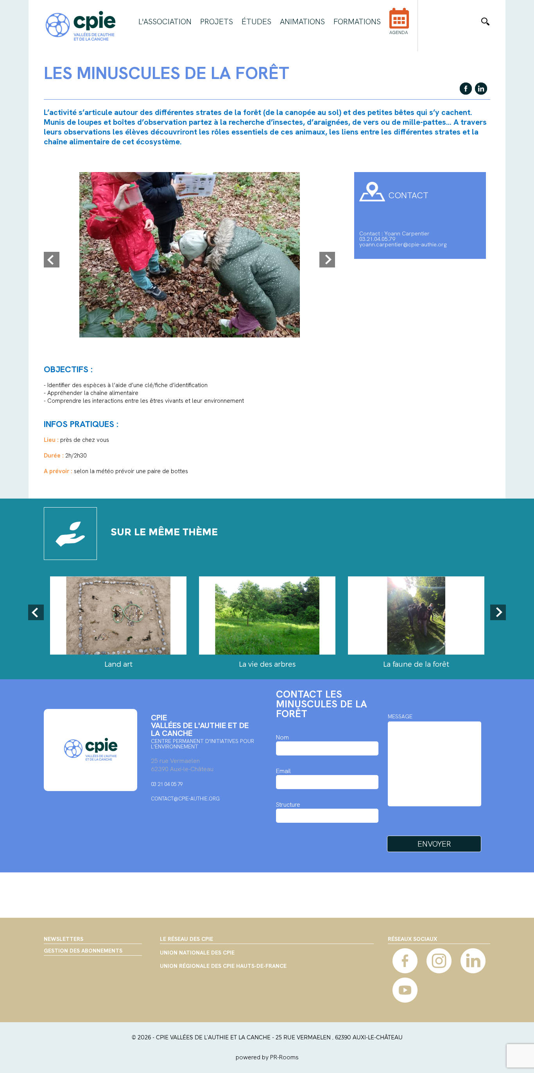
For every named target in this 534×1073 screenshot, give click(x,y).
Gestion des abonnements (83, 950)
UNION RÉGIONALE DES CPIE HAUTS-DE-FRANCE (223, 966)
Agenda (398, 32)
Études (256, 21)
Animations (302, 21)
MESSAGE (400, 716)
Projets (216, 21)
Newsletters (63, 939)
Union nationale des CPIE (197, 953)
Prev (51, 259)
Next (327, 259)
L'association (165, 21)
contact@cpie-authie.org (185, 799)
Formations (357, 21)
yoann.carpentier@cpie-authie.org (402, 244)
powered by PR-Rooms (267, 1057)
